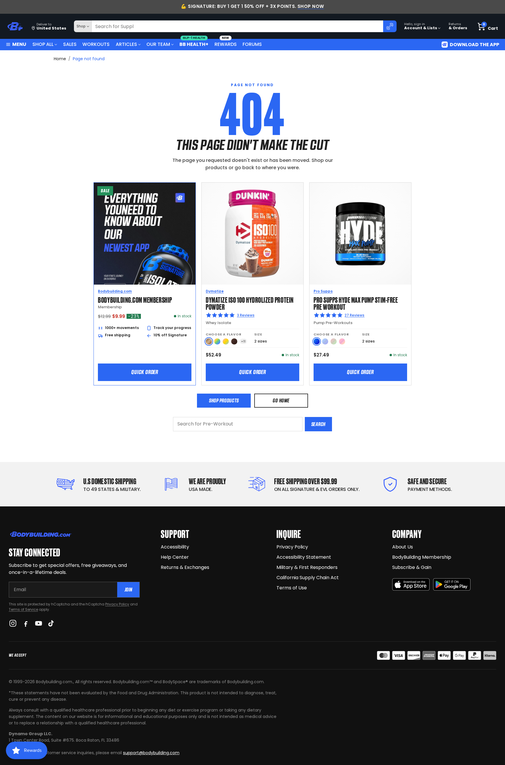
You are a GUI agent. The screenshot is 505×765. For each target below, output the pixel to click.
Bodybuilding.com (115, 291)
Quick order (144, 371)
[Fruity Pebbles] (217, 341)
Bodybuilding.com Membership (135, 299)
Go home (281, 400)
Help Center (175, 557)
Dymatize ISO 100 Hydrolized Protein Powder (249, 303)
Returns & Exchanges (185, 567)
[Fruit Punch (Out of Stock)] (342, 341)
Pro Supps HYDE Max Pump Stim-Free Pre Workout (356, 303)
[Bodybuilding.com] (15, 26)
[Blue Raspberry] (317, 341)
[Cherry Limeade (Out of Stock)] (334, 341)
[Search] (390, 26)
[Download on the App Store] (411, 584)
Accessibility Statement (303, 557)
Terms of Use (291, 587)
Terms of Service (23, 609)
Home (60, 58)
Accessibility (175, 547)
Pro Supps (323, 291)
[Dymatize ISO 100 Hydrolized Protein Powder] (252, 233)
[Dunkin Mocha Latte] (209, 341)
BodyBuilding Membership (421, 557)
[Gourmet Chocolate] (234, 341)
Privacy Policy (117, 604)
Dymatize (215, 291)
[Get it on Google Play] (452, 584)
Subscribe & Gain (411, 567)
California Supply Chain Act (307, 577)
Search (318, 424)
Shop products (224, 400)
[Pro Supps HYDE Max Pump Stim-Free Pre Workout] (360, 233)
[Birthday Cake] (226, 341)
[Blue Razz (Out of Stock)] (325, 341)
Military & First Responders (307, 567)
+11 (243, 341)
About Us (402, 547)
